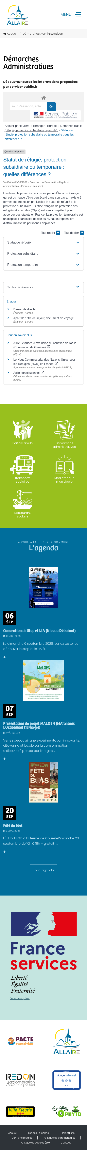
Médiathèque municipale (64, 480)
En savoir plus (20, 998)
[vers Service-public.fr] (55, 115)
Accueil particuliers (17, 125)
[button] (43, 242)
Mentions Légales (22, 1137)
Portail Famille (23, 443)
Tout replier (48, 232)
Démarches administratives (64, 445)
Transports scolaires (23, 480)
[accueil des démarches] (43, 97)
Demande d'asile (24, 309)
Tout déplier (72, 232)
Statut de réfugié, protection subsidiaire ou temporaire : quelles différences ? (39, 134)
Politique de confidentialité (59, 1137)
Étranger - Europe (45, 125)
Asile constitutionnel (26, 372)
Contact (66, 1142)
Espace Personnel (39, 1133)
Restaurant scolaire (22, 514)
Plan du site (68, 1133)
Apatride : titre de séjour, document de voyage (43, 318)
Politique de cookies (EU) (35, 1142)
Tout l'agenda (43, 870)
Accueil (12, 34)
